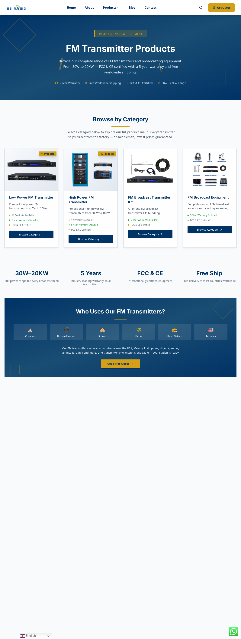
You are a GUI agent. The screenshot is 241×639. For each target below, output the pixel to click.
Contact (150, 7)
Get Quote (223, 7)
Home (71, 7)
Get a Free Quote (118, 363)
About (89, 7)
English (30, 635)
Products (109, 7)
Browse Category (29, 234)
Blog (132, 7)
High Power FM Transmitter (81, 199)
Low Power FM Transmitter (31, 197)
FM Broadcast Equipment (208, 197)
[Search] (201, 7)
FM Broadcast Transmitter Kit (149, 199)
